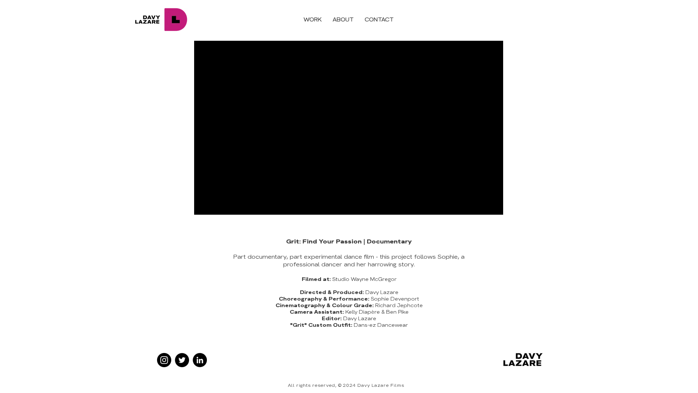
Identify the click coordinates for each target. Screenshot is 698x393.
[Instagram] (164, 360)
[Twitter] (182, 360)
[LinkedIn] (200, 360)
